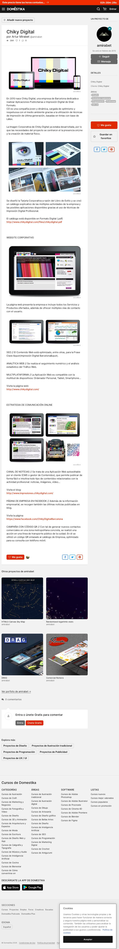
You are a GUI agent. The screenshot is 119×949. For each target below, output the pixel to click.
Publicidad (111, 101)
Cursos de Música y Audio (14, 852)
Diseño (95, 95)
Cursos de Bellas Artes (42, 819)
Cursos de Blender (70, 816)
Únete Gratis (34, 722)
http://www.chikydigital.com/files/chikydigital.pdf (34, 221)
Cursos (5, 909)
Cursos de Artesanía (41, 811)
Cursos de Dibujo (39, 808)
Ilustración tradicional (101, 98)
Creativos (39, 909)
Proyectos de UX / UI (15, 758)
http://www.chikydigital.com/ (23, 389)
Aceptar (88, 939)
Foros (30, 909)
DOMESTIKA (16, 9)
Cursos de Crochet (40, 849)
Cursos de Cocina (10, 862)
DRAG (4, 678)
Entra (20, 722)
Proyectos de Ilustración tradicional (52, 745)
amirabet (29, 571)
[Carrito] (104, 9)
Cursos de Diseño (10, 815)
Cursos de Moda (10, 830)
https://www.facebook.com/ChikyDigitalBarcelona (35, 518)
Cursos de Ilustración (12, 794)
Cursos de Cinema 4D (71, 808)
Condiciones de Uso (27, 943)
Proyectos (13, 909)
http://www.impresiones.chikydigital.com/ (30, 493)
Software (67, 789)
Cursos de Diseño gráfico (43, 815)
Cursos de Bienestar (11, 866)
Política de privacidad (46, 943)
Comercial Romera (55, 678)
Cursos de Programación (43, 838)
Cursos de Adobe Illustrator (74, 801)
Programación (98, 101)
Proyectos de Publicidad (53, 751)
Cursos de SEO (38, 834)
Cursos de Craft (9, 798)
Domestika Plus (28, 914)
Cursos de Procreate (71, 805)
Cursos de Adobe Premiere (74, 812)
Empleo (23, 909)
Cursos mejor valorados (102, 798)
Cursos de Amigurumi (41, 853)
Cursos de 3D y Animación (14, 819)
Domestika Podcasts (11, 914)
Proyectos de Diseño (15, 745)
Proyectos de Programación (19, 751)
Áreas (35, 789)
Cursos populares (99, 802)
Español (7, 927)
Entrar (113, 8)
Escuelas (49, 909)
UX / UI (95, 105)
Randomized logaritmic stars (59, 621)
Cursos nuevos (98, 794)
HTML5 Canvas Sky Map (13, 621)
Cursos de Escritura (11, 834)
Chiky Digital (96, 82)
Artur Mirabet (27, 36)
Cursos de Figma (69, 820)
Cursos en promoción (101, 806)
